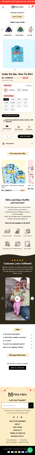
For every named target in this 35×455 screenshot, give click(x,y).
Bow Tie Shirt (17, 16)
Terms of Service (17, 433)
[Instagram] (13, 417)
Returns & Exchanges (12, 442)
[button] (14, 69)
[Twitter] (21, 417)
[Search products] (29, 7)
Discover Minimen (17, 421)
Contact (17, 430)
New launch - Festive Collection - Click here (18, 1)
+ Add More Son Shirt (10, 115)
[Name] (31, 405)
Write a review (17, 368)
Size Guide (17, 427)
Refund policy (17, 436)
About (17, 424)
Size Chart (29, 85)
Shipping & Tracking (23, 442)
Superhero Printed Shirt (13, 35)
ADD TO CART (25, 136)
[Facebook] (17, 417)
